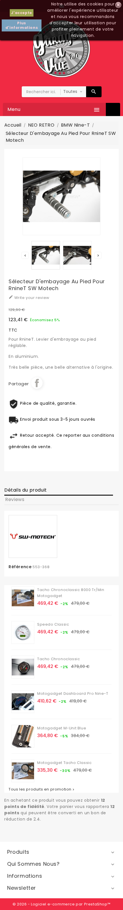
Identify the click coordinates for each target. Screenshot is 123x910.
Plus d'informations (21, 25)
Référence (20, 567)
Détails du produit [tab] (25, 490)
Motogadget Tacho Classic (64, 762)
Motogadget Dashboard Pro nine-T (72, 693)
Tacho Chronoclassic (58, 659)
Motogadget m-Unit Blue (61, 728)
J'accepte (21, 12)
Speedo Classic (53, 624)
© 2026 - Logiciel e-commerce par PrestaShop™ (61, 904)
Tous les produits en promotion (42, 789)
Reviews (14, 499)
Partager (37, 383)
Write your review (29, 297)
